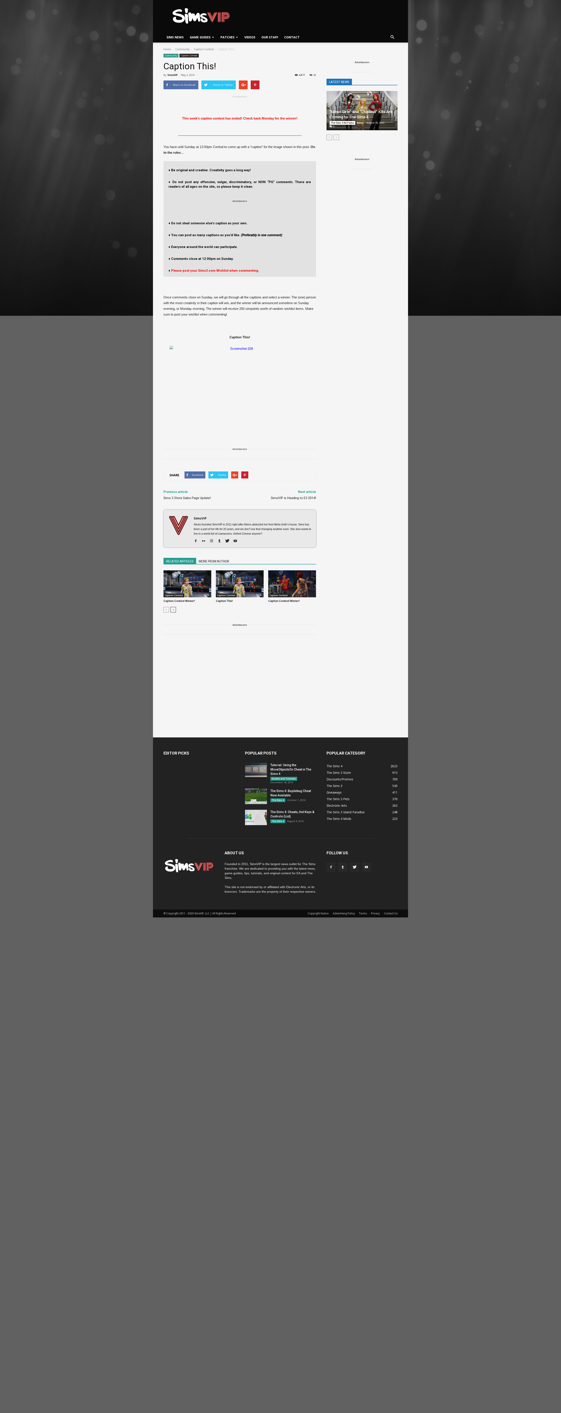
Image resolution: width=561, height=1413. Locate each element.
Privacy (375, 913)
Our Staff (269, 37)
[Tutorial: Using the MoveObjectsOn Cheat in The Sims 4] (256, 770)
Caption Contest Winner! (179, 601)
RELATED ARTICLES (180, 561)
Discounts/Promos (340, 779)
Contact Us (391, 913)
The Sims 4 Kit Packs (342, 122)
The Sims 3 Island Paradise (346, 812)
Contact (292, 37)
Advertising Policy (344, 913)
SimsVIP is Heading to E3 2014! (293, 498)
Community (171, 55)
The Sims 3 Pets (338, 799)
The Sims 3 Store (339, 773)
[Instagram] (213, 541)
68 (314, 75)
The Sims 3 (334, 786)
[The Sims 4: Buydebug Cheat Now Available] (256, 796)
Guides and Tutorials (284, 778)
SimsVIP (172, 75)
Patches (227, 37)
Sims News (175, 37)
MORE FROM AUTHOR (214, 561)
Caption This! (224, 601)
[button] (392, 37)
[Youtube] (236, 541)
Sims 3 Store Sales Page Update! (187, 498)
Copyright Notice (318, 913)
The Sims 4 (278, 800)
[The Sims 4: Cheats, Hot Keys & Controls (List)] (256, 817)
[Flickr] (205, 541)
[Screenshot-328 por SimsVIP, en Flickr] (239, 385)
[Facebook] (197, 541)
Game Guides (200, 37)
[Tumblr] (221, 541)
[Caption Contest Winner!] (187, 583)
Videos (249, 37)
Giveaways (334, 792)
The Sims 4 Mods (339, 819)
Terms (363, 913)
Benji (360, 122)
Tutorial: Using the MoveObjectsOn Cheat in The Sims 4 (290, 769)
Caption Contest (189, 55)
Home (167, 49)
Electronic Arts (337, 805)
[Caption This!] (240, 583)
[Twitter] (229, 541)
